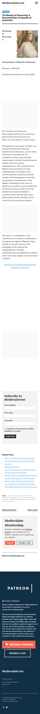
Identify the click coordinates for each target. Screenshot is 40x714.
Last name (8, 420)
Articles (6, 12)
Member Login (25, 543)
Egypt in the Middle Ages (17, 496)
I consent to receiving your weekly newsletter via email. (19, 429)
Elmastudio (14, 701)
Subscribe (10, 436)
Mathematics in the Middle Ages (22, 498)
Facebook (3, 707)
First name (8, 413)
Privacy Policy (7, 679)
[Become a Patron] (18, 647)
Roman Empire (21, 499)
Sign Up (10, 543)
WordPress (12, 699)
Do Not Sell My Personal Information (10, 683)
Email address (10, 405)
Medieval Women (8, 499)
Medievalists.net (13, 3)
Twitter (7, 707)
